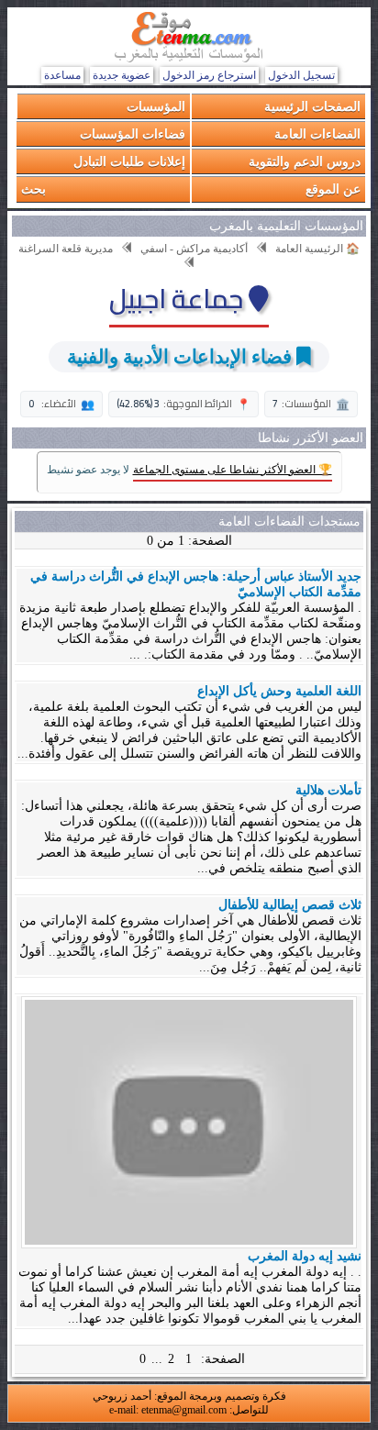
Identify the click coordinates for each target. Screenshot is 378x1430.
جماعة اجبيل (179, 298)
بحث (33, 188)
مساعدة (62, 75)
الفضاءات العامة (317, 133)
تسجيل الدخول (301, 75)
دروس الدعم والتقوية (305, 161)
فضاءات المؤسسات (132, 133)
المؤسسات (156, 106)
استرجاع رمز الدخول (209, 75)
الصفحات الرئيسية (312, 106)
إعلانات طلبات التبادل (129, 161)
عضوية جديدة (121, 75)
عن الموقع (333, 188)
